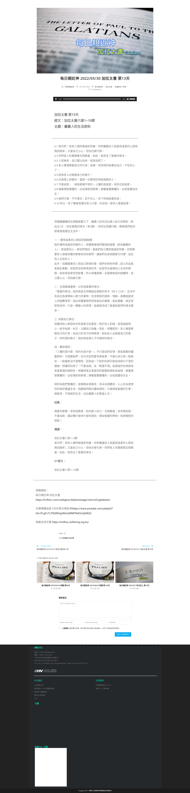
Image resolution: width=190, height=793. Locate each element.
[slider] (133, 99)
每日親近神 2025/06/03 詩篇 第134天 (95, 585)
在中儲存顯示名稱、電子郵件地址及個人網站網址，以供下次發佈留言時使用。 (91, 628)
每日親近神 (99, 87)
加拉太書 (109, 87)
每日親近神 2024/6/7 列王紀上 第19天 (134, 585)
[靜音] (128, 99)
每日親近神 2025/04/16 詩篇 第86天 (56, 585)
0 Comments (96, 89)
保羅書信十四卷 (120, 87)
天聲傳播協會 (69, 87)
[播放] (56, 99)
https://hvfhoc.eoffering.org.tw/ (70, 522)
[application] (95, 99)
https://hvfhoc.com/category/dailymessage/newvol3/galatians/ (73, 499)
